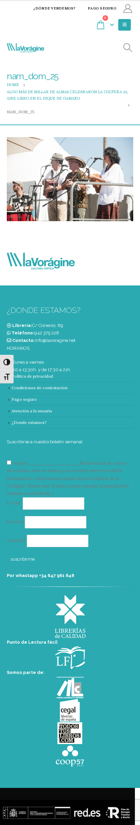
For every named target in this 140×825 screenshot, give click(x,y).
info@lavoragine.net (55, 340)
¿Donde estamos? (29, 422)
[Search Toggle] (128, 47)
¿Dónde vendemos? (54, 8)
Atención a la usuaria (32, 410)
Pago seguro (102, 8)
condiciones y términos (54, 463)
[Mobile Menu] (124, 25)
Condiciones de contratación (40, 387)
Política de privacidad (32, 376)
